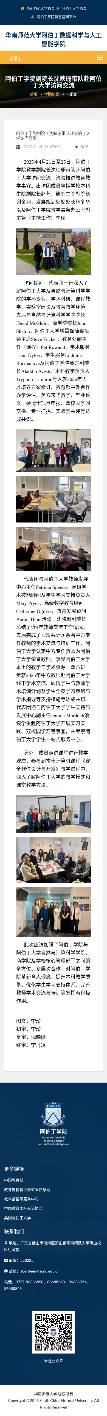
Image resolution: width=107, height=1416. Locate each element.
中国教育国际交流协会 (23, 1208)
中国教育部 (13, 1180)
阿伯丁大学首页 (74, 8)
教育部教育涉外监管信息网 (27, 1189)
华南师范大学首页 (40, 8)
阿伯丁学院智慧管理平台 (56, 16)
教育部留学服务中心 (21, 1198)
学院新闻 (52, 94)
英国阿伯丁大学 (17, 1217)
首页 (34, 94)
